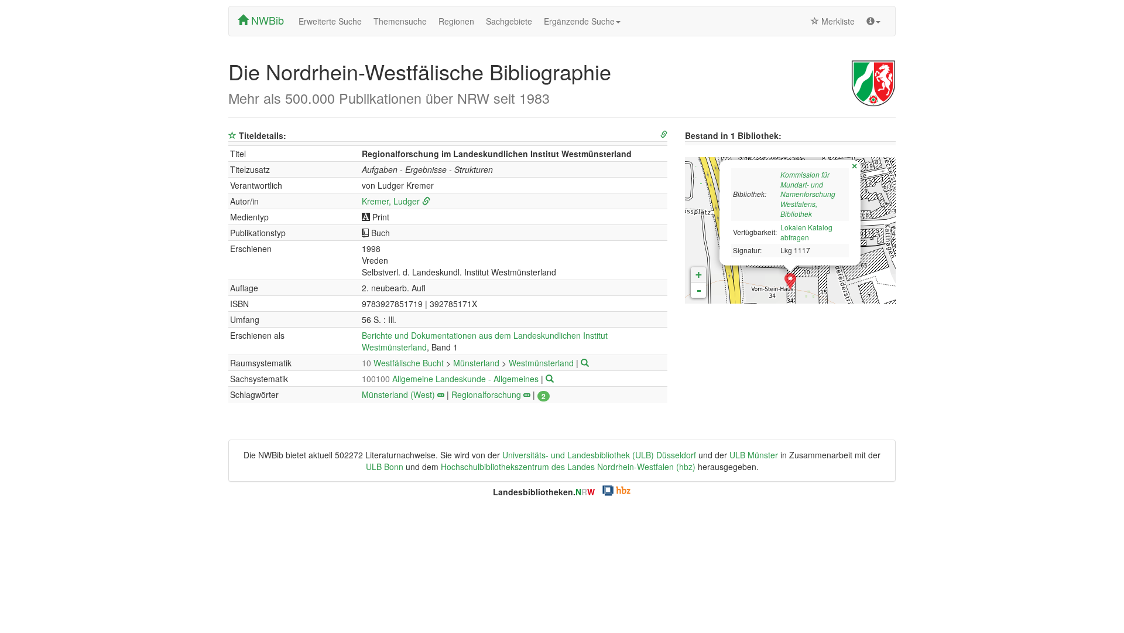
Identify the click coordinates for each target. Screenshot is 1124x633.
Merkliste (837, 21)
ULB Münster (753, 455)
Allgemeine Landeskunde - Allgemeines (451, 378)
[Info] (873, 21)
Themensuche (400, 21)
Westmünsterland (542, 363)
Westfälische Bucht (404, 363)
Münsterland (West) (398, 394)
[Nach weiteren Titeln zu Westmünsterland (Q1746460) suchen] (585, 363)
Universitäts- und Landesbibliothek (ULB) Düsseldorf (599, 455)
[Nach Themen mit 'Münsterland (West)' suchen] (440, 394)
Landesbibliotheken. (544, 492)
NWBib (266, 20)
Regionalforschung (486, 394)
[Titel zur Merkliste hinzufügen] (232, 135)
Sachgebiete (509, 21)
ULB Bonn (384, 466)
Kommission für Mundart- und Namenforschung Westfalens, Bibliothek (807, 194)
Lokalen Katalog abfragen (806, 232)
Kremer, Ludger (391, 201)
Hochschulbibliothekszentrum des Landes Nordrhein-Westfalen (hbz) (568, 466)
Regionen (456, 21)
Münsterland (477, 363)
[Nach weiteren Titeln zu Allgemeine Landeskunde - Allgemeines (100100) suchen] (550, 378)
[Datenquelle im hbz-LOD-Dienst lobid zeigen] (663, 134)
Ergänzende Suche (579, 21)
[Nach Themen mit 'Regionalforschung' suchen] (526, 394)
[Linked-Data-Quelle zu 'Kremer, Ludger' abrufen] (426, 201)
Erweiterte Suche (330, 21)
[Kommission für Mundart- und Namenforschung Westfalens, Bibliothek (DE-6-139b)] (790, 282)
